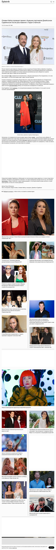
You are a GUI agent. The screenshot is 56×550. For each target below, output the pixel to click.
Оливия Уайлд (22, 187)
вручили (25, 140)
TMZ (10, 76)
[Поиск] (51, 1)
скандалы (28, 187)
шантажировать (13, 85)
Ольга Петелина (9, 186)
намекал (15, 88)
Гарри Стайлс (14, 187)
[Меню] (53, 1)
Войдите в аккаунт (8, 191)
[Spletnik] (6, 2)
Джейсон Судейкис (37, 187)
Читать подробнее (13, 548)
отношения (7, 187)
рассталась (5, 181)
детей (33, 137)
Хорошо (51, 547)
